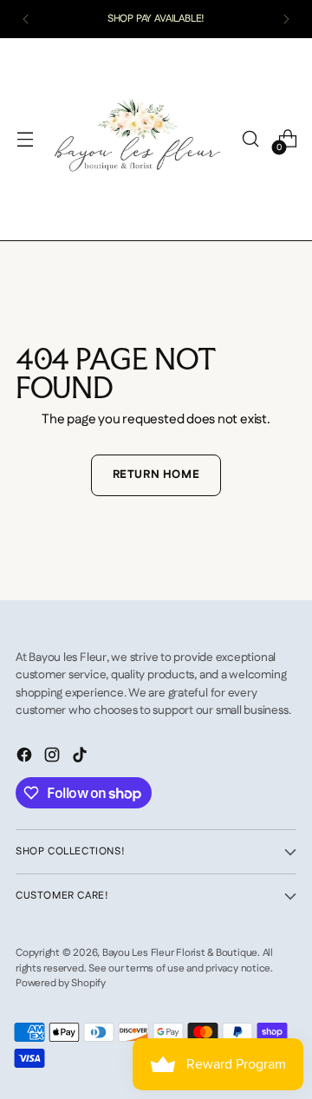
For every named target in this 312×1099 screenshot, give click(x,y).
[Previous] (26, 19)
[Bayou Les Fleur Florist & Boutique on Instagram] (53, 758)
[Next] (286, 19)
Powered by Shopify (61, 983)
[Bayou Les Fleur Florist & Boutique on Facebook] (26, 758)
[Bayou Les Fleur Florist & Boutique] (137, 139)
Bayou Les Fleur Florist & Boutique (179, 952)
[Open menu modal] (24, 139)
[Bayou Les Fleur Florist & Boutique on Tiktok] (81, 758)
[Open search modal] (250, 139)
